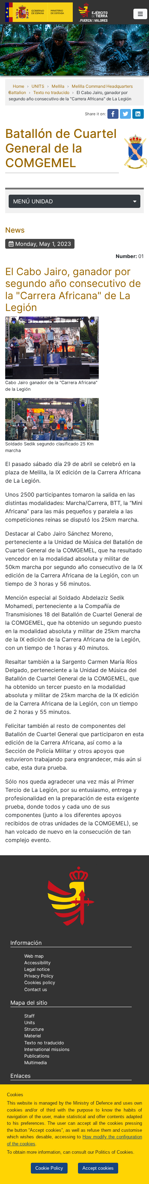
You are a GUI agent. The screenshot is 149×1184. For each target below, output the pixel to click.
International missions (47, 1049)
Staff (29, 1016)
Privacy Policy (38, 976)
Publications (37, 1056)
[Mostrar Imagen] (52, 348)
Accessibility (37, 962)
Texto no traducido (51, 92)
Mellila (58, 86)
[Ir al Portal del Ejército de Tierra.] (74, 49)
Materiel (32, 1035)
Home (18, 86)
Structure (34, 1029)
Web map (34, 956)
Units (29, 1022)
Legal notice (37, 969)
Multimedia (35, 1062)
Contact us (35, 989)
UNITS (38, 86)
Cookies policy (39, 982)
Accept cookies (98, 1168)
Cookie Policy (49, 1168)
